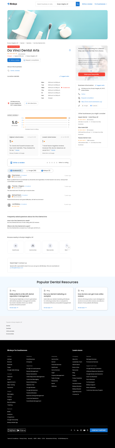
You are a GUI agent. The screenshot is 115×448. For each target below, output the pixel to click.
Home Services (56, 370)
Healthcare (55, 367)
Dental (22, 43)
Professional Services (92, 362)
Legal (53, 372)
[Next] (68, 247)
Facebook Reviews (32, 393)
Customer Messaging (33, 379)
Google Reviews (31, 387)
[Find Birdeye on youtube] (84, 430)
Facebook (94, 105)
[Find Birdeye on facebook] (71, 430)
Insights (9, 399)
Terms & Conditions (13, 438)
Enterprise (29, 362)
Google (86, 105)
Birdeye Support (90, 385)
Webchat (9, 376)
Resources (75, 370)
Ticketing (9, 405)
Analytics (9, 414)
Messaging (10, 394)
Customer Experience (32, 398)
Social (9, 379)
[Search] (78, 4)
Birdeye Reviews (77, 386)
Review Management (32, 371)
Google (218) (32, 170)
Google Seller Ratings (13, 370)
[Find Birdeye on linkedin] (77, 430)
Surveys (9, 397)
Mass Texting (11, 385)
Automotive (55, 359)
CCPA (43, 438)
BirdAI (8, 411)
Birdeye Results (77, 389)
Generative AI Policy (51, 438)
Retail (53, 383)
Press (74, 375)
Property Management (58, 375)
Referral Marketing (31, 382)
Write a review (87, 4)
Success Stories (77, 383)
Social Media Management (34, 401)
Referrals (9, 364)
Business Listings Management (35, 395)
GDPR (35, 438)
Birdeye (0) (46, 170)
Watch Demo (76, 364)
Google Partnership (12, 420)
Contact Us (76, 394)
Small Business (31, 359)
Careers (75, 381)
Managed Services (91, 359)
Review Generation (32, 374)
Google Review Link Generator (94, 374)
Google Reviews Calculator (93, 368)
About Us (75, 359)
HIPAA (39, 438)
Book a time (76, 367)
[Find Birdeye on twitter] (74, 430)
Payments (10, 387)
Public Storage (55, 378)
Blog (74, 372)
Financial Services (56, 364)
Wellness (54, 386)
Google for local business (34, 368)
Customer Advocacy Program (94, 390)
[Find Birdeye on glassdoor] (87, 430)
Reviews (9, 362)
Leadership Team (77, 362)
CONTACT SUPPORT (99, 430)
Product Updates (77, 378)
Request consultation (32, 60)
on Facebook (23, 175)
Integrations (10, 417)
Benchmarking (11, 402)
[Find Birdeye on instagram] (81, 430)
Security (30, 438)
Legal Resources (77, 391)
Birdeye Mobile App (12, 422)
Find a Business (90, 379)
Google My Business (32, 390)
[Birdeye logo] (12, 4)
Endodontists (10, 334)
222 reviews (21, 53)
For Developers (90, 382)
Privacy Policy (23, 438)
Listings (9, 359)
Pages (9, 367)
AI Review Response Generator (94, 371)
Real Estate (55, 381)
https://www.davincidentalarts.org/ (91, 102)
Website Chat (30, 385)
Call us (83, 94)
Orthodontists (10, 331)
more (17, 150)
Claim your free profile (91, 74)
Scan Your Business (91, 376)
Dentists (29, 43)
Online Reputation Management (36, 376)
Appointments (11, 382)
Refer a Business (91, 387)
